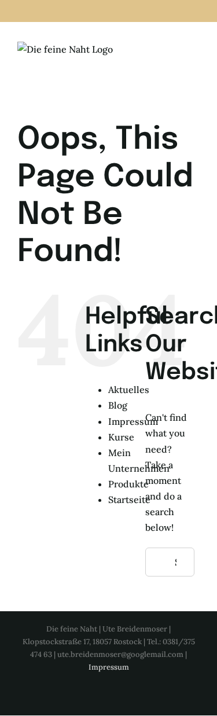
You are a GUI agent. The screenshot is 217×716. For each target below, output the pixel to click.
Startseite (129, 499)
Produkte (128, 484)
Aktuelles (128, 389)
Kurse (121, 437)
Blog (117, 405)
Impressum (133, 421)
